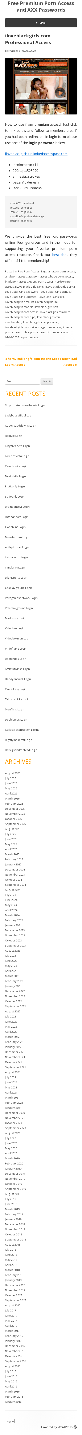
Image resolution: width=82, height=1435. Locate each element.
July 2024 (10, 895)
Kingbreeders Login (17, 446)
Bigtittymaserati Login (18, 740)
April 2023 (11, 971)
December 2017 (15, 1285)
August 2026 (12, 773)
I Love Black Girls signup (55, 292)
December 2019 (15, 1173)
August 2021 (12, 1072)
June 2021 (11, 1082)
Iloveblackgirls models (19, 307)
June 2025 (11, 839)
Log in (10, 1421)
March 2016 (12, 1391)
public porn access (34, 332)
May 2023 (11, 966)
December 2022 (15, 991)
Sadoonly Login (15, 496)
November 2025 (15, 814)
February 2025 (14, 859)
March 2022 (12, 1037)
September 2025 (15, 824)
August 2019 (12, 1194)
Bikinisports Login (16, 577)
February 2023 (14, 981)
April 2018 (11, 1265)
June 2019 (11, 1204)
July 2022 (10, 1016)
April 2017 (11, 1326)
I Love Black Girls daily (59, 286)
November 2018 (15, 1229)
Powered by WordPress (57, 1427)
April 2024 (11, 910)
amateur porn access (61, 271)
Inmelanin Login (15, 567)
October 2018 (13, 1234)
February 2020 (14, 1163)
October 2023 (13, 940)
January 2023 (13, 986)
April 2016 (11, 1386)
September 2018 (15, 1239)
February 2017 (14, 1336)
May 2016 (11, 1381)
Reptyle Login (13, 436)
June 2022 (11, 1021)
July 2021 (10, 1077)
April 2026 (11, 793)
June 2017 (11, 1315)
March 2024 (12, 915)
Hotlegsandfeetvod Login (21, 750)
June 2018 (11, 1255)
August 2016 (12, 1366)
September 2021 (15, 1067)
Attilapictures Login (17, 547)
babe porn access (61, 276)
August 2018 (12, 1244)
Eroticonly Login (15, 486)
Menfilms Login (14, 709)
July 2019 (10, 1199)
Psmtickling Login (15, 689)
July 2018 (10, 1249)
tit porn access (56, 332)
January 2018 (13, 1280)
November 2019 (15, 1179)
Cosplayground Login (18, 588)
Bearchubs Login (15, 659)
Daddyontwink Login (18, 679)
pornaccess (12, 51)
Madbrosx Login (15, 618)
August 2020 (12, 1133)
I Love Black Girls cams (29, 286)
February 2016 (14, 1396)
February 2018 (14, 1275)
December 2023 (15, 930)
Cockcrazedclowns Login (20, 425)
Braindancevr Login (17, 507)
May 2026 (11, 788)
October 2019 (13, 1184)
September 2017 (15, 1300)
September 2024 (15, 885)
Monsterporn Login (17, 537)
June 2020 (11, 1143)
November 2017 (15, 1290)
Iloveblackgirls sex (46, 307)
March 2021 (12, 1097)
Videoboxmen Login (17, 638)
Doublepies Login (16, 719)
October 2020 (13, 1123)
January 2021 (13, 1108)
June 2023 (11, 961)
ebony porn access (41, 281)
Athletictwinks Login (17, 669)
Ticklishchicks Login (17, 699)
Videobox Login (15, 628)
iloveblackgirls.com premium (40, 322)
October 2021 (13, 1062)
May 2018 (11, 1260)
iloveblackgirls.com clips (20, 317)
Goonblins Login (15, 527)
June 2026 (11, 783)
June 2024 (11, 900)
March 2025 (12, 854)
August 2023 (12, 950)
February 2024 (14, 920)
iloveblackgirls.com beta (55, 312)
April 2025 (11, 849)
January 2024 (13, 925)
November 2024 (15, 874)
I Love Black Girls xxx (51, 297)
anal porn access (16, 276)
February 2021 (14, 1102)
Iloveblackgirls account (19, 302)
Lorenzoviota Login (17, 456)
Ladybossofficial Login (19, 415)
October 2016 (13, 1356)
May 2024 (11, 905)
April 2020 (11, 1153)
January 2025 (13, 864)
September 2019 (15, 1189)
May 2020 (11, 1148)
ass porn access (38, 276)
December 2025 (15, 809)
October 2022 (13, 1001)
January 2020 (13, 1168)
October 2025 (13, 819)
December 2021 (15, 1052)
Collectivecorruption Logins (22, 730)
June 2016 (11, 1376)
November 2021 (15, 1057)
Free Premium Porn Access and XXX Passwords (41, 6)
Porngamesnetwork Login (21, 598)
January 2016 (13, 1402)
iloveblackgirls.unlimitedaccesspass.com (36, 153)
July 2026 (10, 778)
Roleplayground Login (19, 608)
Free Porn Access (29, 271)
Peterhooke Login (16, 466)
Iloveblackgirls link (46, 302)
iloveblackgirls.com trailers (22, 327)
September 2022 (15, 1006)
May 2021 (11, 1087)
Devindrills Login (15, 476)
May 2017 (11, 1320)
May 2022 (11, 1026)
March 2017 (12, 1331)
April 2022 (11, 1032)
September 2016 (15, 1361)
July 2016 (10, 1371)
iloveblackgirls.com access (21, 312)
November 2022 (15, 996)
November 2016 (15, 1351)
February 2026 (14, 803)
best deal (59, 254)
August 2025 (12, 829)
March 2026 (12, 798)
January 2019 (13, 1219)
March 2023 (12, 976)
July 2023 (10, 956)
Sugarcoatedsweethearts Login (25, 405)
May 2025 (11, 844)
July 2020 (10, 1138)
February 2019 (14, 1214)
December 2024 (15, 869)
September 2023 (15, 945)
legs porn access (50, 327)
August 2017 (12, 1305)
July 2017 (10, 1310)
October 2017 (13, 1295)
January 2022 (13, 1047)
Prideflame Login (15, 648)
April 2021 (11, 1092)
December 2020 (15, 1113)
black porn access (16, 281)
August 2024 (12, 890)
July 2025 (10, 834)
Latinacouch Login (16, 557)
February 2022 (14, 1042)
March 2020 (12, 1158)
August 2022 (12, 1011)
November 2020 (15, 1118)
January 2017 (13, 1341)
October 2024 (13, 879)
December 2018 (15, 1224)
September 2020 (15, 1128)
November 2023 (15, 935)
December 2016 (15, 1346)
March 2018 (12, 1270)
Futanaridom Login (17, 517)
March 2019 (12, 1209)
